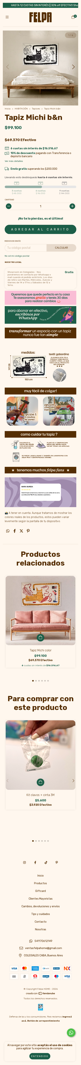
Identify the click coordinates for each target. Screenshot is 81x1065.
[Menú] (8, 17)
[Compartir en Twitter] (21, 531)
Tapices (36, 108)
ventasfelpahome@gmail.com (43, 948)
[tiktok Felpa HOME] (46, 862)
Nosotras (40, 929)
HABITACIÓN (21, 108)
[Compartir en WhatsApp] (8, 531)
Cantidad (9, 200)
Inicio (8, 108)
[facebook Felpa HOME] (35, 862)
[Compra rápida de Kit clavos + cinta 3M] (40, 782)
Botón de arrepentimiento (43, 1020)
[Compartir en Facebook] (14, 531)
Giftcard (40, 891)
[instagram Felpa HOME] (24, 862)
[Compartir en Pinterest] (28, 531)
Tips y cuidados (40, 914)
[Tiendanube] (41, 994)
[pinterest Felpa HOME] (57, 862)
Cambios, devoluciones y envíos (40, 906)
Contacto (41, 921)
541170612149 (43, 941)
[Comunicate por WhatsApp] (71, 1032)
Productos (40, 883)
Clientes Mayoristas (41, 898)
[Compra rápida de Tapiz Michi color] (40, 637)
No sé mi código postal (17, 256)
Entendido (39, 1056)
